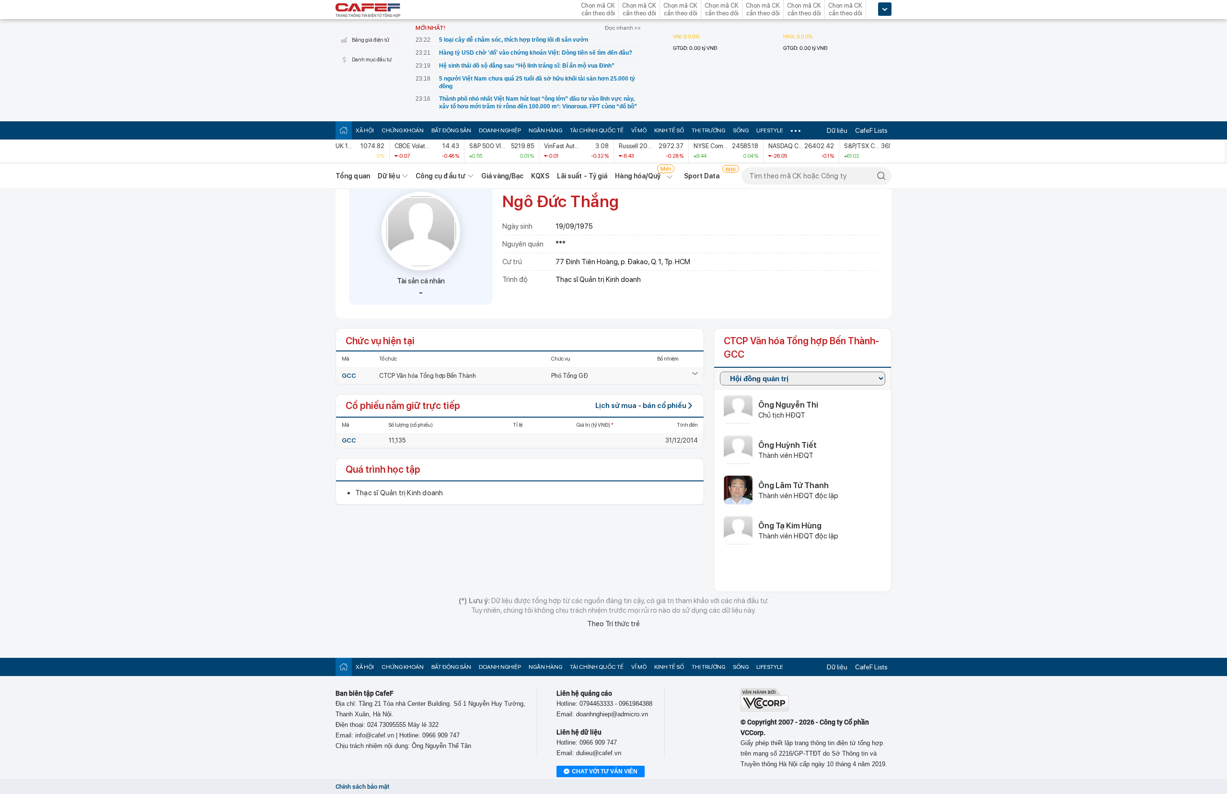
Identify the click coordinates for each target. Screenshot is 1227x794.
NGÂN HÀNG (545, 130)
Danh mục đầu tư (372, 60)
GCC (349, 375)
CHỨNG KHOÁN (403, 130)
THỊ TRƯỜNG (708, 130)
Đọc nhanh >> (623, 27)
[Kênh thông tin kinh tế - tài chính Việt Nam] (368, 11)
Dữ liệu (837, 130)
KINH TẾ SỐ (669, 130)
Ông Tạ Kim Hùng (790, 525)
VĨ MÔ (639, 130)
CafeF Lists (871, 130)
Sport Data (702, 176)
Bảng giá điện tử (370, 40)
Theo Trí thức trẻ (613, 623)
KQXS (540, 176)
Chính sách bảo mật (362, 786)
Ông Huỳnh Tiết (787, 445)
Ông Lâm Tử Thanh (793, 485)
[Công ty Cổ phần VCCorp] (764, 709)
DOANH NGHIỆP (500, 130)
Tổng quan (353, 176)
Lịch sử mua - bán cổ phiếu (640, 405)
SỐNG (741, 130)
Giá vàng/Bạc (502, 176)
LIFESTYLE (769, 130)
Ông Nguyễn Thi (788, 404)
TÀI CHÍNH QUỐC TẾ (597, 130)
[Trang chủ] (343, 130)
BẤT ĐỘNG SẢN (451, 130)
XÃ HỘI (365, 130)
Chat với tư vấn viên (604, 771)
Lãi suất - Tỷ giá (582, 176)
